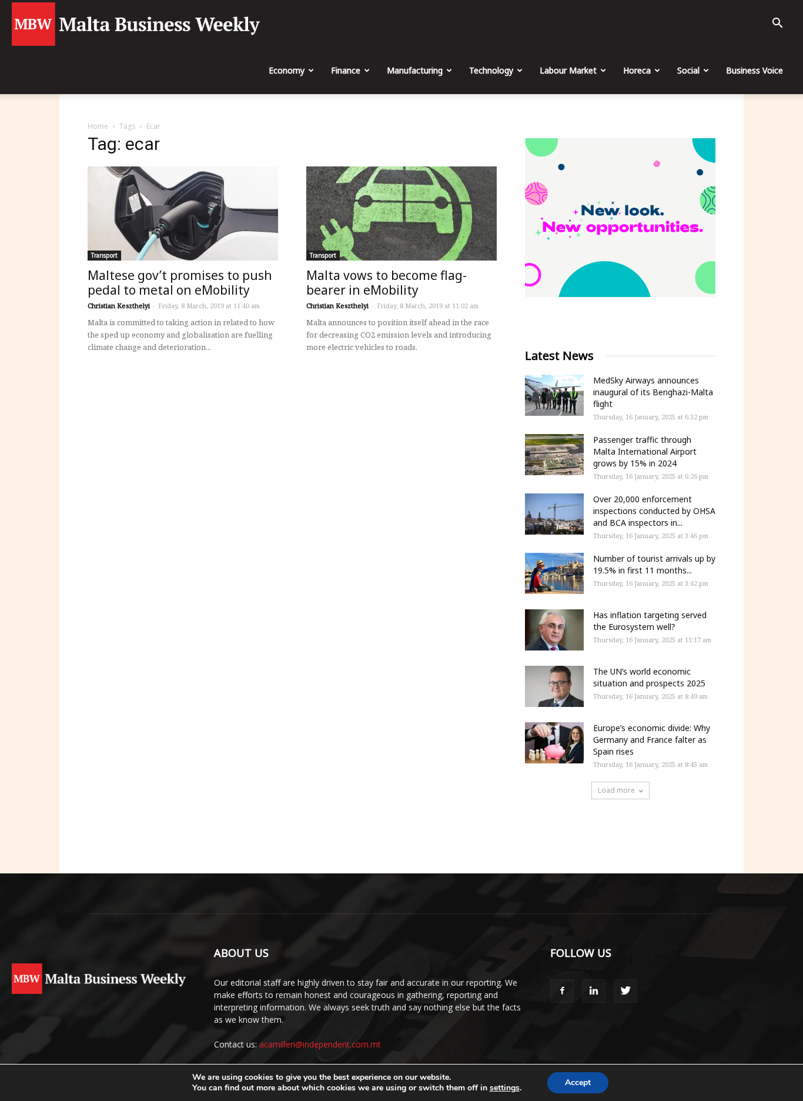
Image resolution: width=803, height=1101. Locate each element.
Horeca (637, 70)
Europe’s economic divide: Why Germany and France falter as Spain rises (651, 739)
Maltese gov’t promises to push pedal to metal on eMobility (180, 282)
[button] (777, 24)
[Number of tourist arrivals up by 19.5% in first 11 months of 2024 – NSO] (554, 573)
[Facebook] (562, 991)
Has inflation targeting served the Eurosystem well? (650, 620)
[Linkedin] (593, 991)
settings (505, 1088)
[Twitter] (625, 991)
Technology (491, 70)
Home (98, 126)
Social (688, 70)
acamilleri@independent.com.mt (320, 1044)
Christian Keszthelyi (119, 305)
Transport (104, 255)
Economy (287, 70)
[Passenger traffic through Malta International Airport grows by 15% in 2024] (554, 454)
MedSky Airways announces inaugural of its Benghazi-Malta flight (653, 392)
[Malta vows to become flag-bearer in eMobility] (401, 213)
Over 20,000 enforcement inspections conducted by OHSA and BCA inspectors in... (654, 510)
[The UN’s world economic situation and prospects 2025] (554, 686)
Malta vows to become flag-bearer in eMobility (386, 282)
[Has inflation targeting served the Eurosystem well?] (554, 629)
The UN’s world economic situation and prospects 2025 (649, 677)
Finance (345, 70)
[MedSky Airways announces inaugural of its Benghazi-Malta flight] (554, 395)
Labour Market (568, 70)
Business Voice (754, 70)
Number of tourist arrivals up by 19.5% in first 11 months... (654, 564)
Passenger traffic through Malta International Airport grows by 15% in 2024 (645, 451)
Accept (578, 1082)
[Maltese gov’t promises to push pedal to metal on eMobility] (183, 213)
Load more (616, 790)
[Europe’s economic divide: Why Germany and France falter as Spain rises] (554, 742)
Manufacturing (415, 70)
